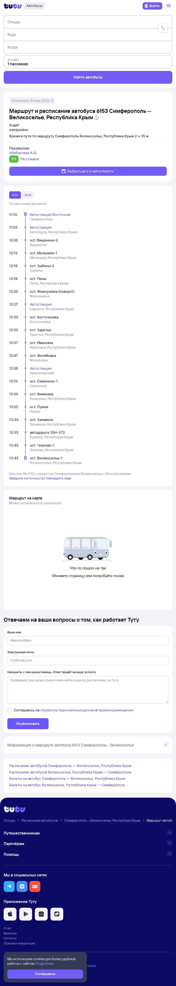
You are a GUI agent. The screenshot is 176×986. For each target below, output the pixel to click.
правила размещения (115, 710)
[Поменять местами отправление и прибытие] (163, 28)
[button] (9, 886)
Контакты (10, 938)
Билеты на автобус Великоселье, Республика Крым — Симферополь (67, 785)
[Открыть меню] (169, 6)
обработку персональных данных (67, 710)
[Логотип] (13, 6)
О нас (7, 928)
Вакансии (10, 933)
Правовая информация (19, 943)
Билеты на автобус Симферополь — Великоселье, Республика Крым (67, 778)
